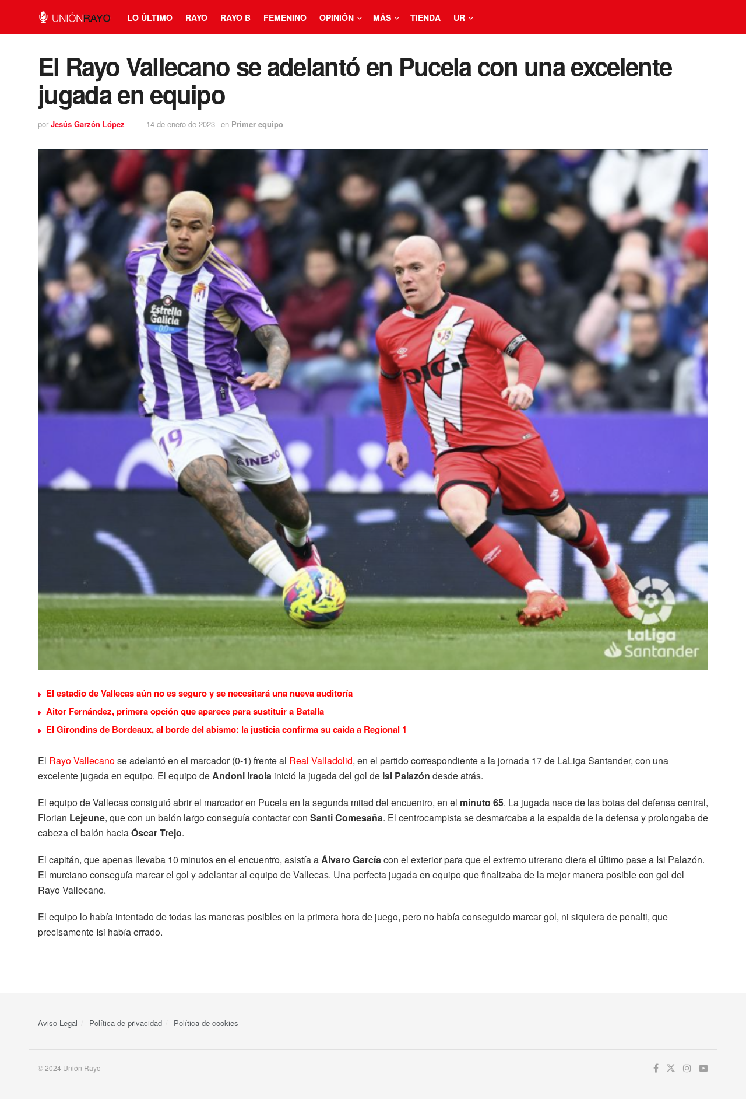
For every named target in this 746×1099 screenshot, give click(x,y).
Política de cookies (206, 1022)
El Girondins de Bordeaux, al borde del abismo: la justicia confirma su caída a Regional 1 (226, 729)
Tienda (425, 17)
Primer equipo (257, 124)
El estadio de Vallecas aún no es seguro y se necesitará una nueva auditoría (199, 693)
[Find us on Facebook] (656, 1068)
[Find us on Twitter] (670, 1068)
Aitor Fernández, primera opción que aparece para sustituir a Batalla (185, 711)
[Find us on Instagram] (687, 1068)
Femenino (285, 17)
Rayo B (235, 17)
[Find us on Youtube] (703, 1068)
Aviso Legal (58, 1022)
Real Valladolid (321, 760)
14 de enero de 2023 (180, 124)
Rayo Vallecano (82, 760)
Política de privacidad (125, 1022)
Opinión (336, 17)
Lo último (150, 17)
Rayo (196, 17)
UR (459, 17)
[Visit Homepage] (74, 17)
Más (382, 17)
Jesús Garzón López (88, 124)
